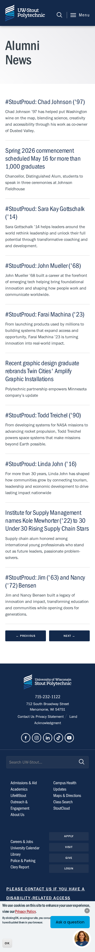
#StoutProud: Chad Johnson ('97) (44, 102)
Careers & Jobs (22, 841)
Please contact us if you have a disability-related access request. (45, 898)
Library (16, 854)
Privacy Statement (50, 717)
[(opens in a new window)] (25, 737)
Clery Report (20, 867)
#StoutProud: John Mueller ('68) (42, 266)
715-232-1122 (47, 697)
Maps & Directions (67, 795)
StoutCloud (61, 808)
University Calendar (25, 848)
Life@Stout (18, 795)
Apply (69, 836)
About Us (17, 814)
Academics (19, 789)
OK (7, 943)
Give (68, 858)
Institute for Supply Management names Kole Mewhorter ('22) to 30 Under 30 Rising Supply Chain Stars (47, 521)
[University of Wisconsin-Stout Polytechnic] (47, 683)
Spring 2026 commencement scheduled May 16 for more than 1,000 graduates (43, 158)
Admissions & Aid (24, 782)
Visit (69, 847)
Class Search (63, 802)
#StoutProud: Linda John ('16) (40, 464)
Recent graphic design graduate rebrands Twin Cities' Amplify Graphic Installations (42, 371)
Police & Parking (23, 860)
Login (69, 868)
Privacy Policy (25, 911)
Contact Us (27, 717)
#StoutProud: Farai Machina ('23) (44, 314)
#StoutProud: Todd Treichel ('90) (43, 415)
